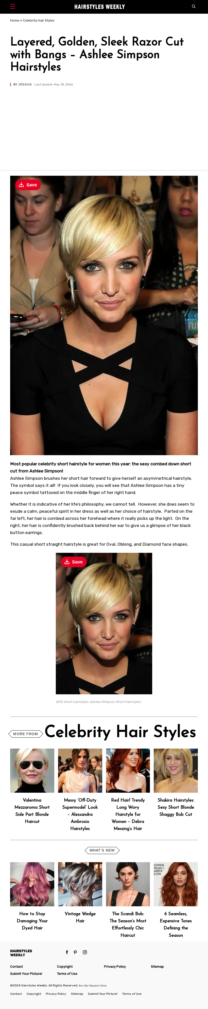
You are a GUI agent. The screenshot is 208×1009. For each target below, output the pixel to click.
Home (14, 20)
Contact (16, 966)
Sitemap (157, 966)
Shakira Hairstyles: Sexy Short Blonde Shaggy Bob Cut (176, 807)
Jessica (25, 84)
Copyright (65, 966)
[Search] (195, 7)
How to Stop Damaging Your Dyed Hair (32, 921)
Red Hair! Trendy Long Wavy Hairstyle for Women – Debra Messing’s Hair (128, 814)
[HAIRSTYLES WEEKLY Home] (36, 953)
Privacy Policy (115, 966)
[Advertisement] (104, 124)
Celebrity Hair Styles (39, 20)
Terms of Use (67, 974)
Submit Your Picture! (26, 974)
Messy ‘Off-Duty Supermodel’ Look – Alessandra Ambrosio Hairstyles (80, 814)
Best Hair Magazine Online (93, 985)
